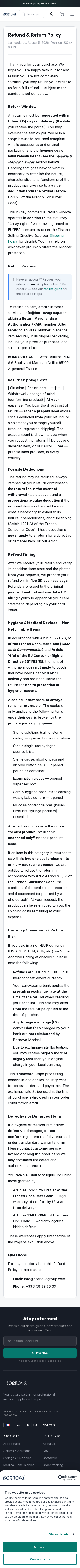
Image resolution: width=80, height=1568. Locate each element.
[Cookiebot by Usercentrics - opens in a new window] (58, 1478)
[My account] (51, 14)
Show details (58, 1534)
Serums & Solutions (16, 1451)
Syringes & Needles (17, 1458)
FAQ (45, 1451)
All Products (11, 1444)
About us (49, 1444)
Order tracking (53, 1465)
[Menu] (72, 14)
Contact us (50, 1458)
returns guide (53, 289)
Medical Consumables (18, 1465)
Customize (38, 1559)
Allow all (40, 1547)
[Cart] (62, 14)
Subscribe (40, 1353)
